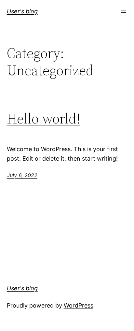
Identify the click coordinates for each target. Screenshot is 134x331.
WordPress (78, 305)
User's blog (22, 11)
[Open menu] (123, 11)
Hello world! (43, 118)
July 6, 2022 (22, 175)
